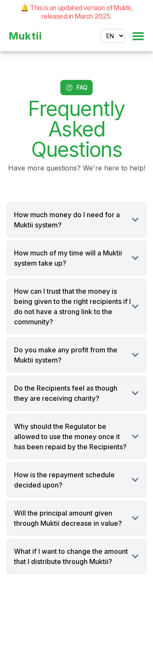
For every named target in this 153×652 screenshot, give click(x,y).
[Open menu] (138, 36)
